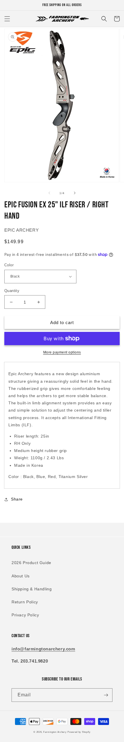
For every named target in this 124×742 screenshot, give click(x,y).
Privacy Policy (25, 615)
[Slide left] (49, 193)
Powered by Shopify (79, 731)
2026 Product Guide (31, 562)
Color (9, 265)
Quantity (11, 291)
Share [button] (17, 499)
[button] (7, 18)
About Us (21, 576)
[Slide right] (74, 193)
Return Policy (25, 602)
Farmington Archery (55, 731)
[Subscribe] (105, 695)
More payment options (62, 352)
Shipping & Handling (32, 589)
